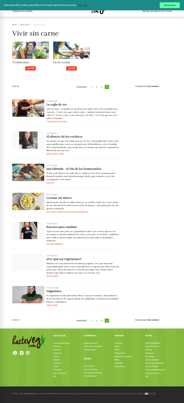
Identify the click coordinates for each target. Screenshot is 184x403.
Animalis (56, 360)
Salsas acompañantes (154, 363)
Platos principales (152, 343)
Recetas (148, 336)
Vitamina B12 (120, 353)
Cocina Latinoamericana (155, 370)
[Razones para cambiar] (28, 230)
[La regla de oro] (28, 108)
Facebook (57, 363)
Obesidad (118, 363)
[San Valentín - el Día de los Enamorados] (28, 172)
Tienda (56, 356)
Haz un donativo (60, 373)
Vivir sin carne (52, 288)
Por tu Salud (89, 366)
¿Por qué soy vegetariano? (64, 259)
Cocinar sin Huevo (59, 198)
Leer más (30, 68)
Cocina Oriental (151, 366)
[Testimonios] (30, 50)
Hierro (117, 350)
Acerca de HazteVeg (61, 343)
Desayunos (150, 356)
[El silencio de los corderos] (28, 140)
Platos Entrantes (152, 346)
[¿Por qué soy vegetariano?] (28, 262)
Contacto (57, 346)
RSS (54, 376)
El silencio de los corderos (64, 136)
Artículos (24, 25)
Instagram (57, 370)
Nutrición (119, 336)
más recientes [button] (153, 86)
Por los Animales (91, 369)
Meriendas (149, 353)
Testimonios (20, 62)
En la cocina (61, 62)
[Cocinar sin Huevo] (28, 201)
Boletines (57, 350)
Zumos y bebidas (152, 360)
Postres (148, 350)
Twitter (56, 366)
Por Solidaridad (90, 376)
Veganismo (54, 291)
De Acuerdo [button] (170, 5)
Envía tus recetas (152, 373)
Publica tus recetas (22, 11)
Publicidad (57, 353)
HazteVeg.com (59, 336)
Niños (117, 360)
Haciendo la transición (93, 346)
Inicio (14, 25)
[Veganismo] (28, 294)
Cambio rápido (90, 350)
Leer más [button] (82, 5)
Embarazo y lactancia (123, 356)
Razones (87, 359)
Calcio (117, 346)
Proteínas (119, 343)
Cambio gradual (90, 343)
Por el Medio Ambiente (93, 373)
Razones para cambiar (61, 227)
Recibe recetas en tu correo (157, 11)
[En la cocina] (71, 50)
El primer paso (90, 336)
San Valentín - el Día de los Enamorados (73, 169)
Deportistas (120, 366)
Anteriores (82, 87)
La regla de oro (56, 104)
